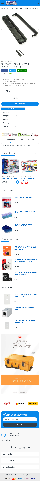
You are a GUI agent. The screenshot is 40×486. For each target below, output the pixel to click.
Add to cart (21, 104)
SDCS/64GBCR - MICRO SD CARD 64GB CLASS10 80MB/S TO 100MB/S (26, 260)
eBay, (20, 83)
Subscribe (20, 425)
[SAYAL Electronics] (11, 3)
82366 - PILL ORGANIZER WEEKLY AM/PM (25, 212)
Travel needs (7, 190)
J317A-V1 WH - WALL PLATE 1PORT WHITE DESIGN (25, 295)
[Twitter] (15, 448)
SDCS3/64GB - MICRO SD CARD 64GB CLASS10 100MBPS (25, 273)
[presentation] (36, 153)
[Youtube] (29, 448)
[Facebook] (11, 448)
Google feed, (26, 83)
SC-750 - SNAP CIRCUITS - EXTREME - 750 (28, 179)
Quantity (3, 96)
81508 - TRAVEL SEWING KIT (23, 198)
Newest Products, (10, 85)
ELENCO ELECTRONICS (8, 176)
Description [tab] (10, 140)
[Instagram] (20, 448)
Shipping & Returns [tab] (26, 140)
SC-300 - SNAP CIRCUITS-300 (10, 179)
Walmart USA (20, 85)
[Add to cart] (17, 182)
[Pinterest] (24, 448)
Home (3, 8)
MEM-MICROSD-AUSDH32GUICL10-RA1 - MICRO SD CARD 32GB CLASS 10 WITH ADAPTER (26, 247)
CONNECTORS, (13, 83)
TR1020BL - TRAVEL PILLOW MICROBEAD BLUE (23, 225)
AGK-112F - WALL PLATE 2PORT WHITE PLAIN (24, 321)
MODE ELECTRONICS (6, 62)
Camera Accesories (9, 239)
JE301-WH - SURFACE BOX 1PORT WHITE (24, 308)
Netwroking (6, 287)
